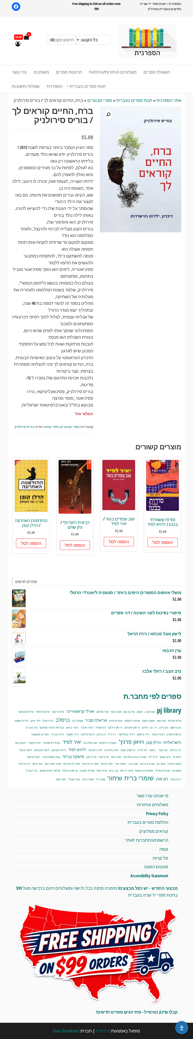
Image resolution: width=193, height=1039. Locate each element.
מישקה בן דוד (73, 756)
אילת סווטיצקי (26, 711)
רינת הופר (175, 779)
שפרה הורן (88, 779)
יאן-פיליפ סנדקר (51, 743)
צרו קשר (19, 72)
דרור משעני (72, 734)
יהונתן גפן (20, 743)
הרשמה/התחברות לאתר (146, 840)
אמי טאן (161, 720)
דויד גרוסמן (143, 734)
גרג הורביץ (32, 727)
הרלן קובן (153, 742)
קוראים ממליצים (153, 831)
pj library (169, 710)
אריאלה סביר (96, 720)
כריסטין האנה (128, 750)
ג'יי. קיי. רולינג (149, 727)
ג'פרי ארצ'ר (86, 727)
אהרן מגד (116, 711)
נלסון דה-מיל (174, 763)
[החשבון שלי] (17, 43)
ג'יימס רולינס (115, 727)
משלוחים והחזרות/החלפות (113, 72)
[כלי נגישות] (181, 1027)
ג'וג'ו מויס (48, 720)
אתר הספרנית (169, 100)
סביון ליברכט (147, 763)
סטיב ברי (133, 763)
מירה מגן (91, 757)
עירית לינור (24, 763)
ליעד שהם (165, 757)
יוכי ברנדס (175, 750)
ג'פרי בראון (72, 727)
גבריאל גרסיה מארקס (52, 727)
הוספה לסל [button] (163, 542)
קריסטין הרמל (70, 770)
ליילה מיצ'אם (59, 750)
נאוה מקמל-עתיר (51, 757)
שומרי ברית (139, 778)
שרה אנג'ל (74, 779)
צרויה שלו (101, 770)
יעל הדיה (142, 750)
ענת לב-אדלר (162, 770)
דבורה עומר (158, 734)
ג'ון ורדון (163, 727)
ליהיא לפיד (77, 749)
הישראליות (172, 742)
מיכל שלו (104, 757)
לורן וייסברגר (95, 750)
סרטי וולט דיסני (52, 763)
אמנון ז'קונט (148, 720)
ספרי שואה (51, 426)
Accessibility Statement (149, 875)
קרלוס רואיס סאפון (50, 770)
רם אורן (162, 778)
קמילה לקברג (87, 770)
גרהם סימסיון (174, 734)
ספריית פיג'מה (90, 763)
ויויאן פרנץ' (131, 741)
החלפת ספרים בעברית (148, 822)
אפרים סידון (115, 720)
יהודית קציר (34, 743)
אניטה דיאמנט (132, 720)
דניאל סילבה (88, 734)
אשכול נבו (77, 720)
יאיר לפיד (72, 741)
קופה (163, 849)
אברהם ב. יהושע (146, 711)
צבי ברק (113, 770)
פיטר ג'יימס (126, 770)
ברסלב (63, 719)
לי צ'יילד (153, 757)
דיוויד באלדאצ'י (126, 734)
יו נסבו (152, 750)
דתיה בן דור (57, 734)
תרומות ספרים (69, 72)
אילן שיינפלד (43, 711)
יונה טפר (163, 750)
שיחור (114, 778)
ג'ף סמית (101, 727)
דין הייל (112, 734)
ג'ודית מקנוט (21, 720)
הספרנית (55, 86)
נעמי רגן (161, 763)
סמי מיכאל (107, 763)
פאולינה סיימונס (144, 770)
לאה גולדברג (111, 750)
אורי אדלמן (102, 711)
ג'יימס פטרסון (132, 727)
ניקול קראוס (33, 757)
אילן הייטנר (58, 711)
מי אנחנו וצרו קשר (152, 795)
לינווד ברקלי (25, 750)
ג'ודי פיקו (35, 720)
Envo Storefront (66, 1031)
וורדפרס (103, 1031)
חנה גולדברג (90, 743)
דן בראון (101, 734)
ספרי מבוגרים (99, 100)
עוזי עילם (37, 763)
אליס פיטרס (174, 720)
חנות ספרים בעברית (88, 86)
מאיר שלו (116, 757)
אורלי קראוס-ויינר (80, 711)
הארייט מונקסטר (40, 734)
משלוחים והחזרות (152, 804)
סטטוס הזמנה (156, 867)
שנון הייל (100, 779)
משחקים (41, 72)
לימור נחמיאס (41, 750)
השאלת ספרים (157, 72)
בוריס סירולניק (24, 426)
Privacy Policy (157, 813)
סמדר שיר (120, 763)
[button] (108, 114)
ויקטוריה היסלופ (108, 743)
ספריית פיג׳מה (71, 763)
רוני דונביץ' (32, 770)
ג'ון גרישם (175, 727)
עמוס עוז (176, 770)
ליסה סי (177, 757)
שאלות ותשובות (26, 86)
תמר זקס (61, 779)
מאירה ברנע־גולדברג (134, 757)
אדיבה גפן (129, 711)
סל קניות (160, 858)
